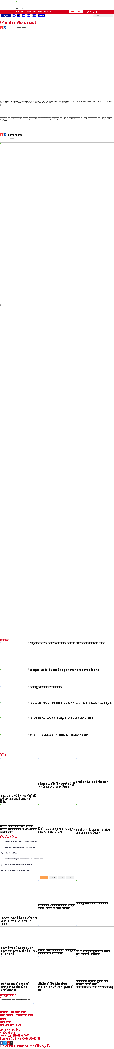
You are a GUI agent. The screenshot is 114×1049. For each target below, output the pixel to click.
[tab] (44, 877)
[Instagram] (11, 1043)
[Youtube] (8, 1043)
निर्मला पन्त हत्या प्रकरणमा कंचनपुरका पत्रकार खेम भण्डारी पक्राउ (61, 718)
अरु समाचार (12, 138)
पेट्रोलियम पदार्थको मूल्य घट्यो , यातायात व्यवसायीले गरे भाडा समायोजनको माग (15, 987)
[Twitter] (5, 1043)
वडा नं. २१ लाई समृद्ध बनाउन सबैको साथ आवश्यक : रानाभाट (59, 735)
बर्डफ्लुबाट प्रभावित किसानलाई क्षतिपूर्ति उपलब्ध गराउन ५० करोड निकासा (64, 670)
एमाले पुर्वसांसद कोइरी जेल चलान (46, 687)
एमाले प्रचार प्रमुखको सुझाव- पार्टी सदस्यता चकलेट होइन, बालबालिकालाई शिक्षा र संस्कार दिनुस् (94, 984)
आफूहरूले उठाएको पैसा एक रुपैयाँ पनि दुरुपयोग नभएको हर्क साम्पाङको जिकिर (67, 643)
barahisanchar (51, 1000)
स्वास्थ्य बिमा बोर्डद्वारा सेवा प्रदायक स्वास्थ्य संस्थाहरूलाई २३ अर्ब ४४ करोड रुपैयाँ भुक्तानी (71, 703)
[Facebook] (1, 1043)
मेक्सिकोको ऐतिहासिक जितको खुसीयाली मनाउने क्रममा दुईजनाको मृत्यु (55, 987)
